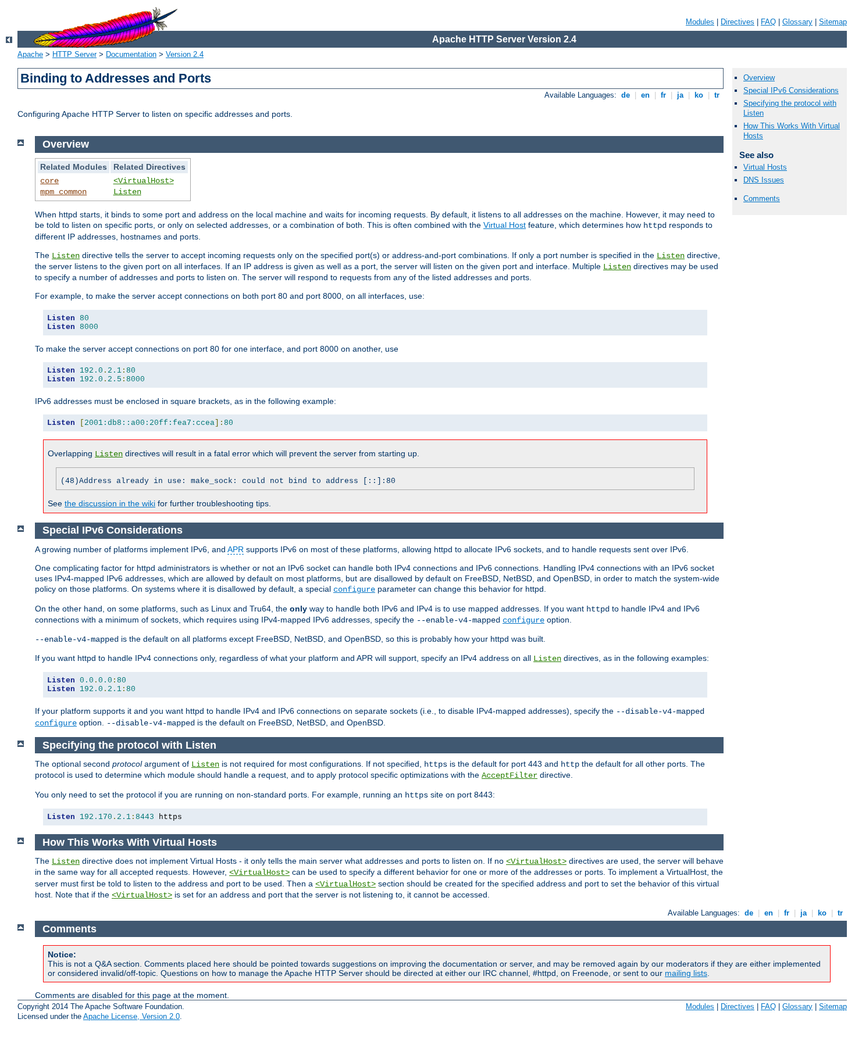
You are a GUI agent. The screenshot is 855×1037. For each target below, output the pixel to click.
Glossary (797, 21)
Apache (30, 54)
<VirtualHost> (143, 180)
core (49, 180)
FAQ (768, 21)
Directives (737, 21)
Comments (761, 198)
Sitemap (833, 21)
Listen (127, 191)
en (645, 95)
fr (663, 95)
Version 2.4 (185, 54)
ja (680, 95)
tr (717, 95)
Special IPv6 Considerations (791, 90)
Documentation (131, 54)
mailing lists (686, 973)
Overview (759, 77)
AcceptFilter (509, 775)
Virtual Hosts (765, 167)
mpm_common (63, 191)
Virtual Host (504, 225)
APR (235, 549)
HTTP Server (74, 54)
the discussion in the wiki (110, 503)
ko (699, 95)
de (625, 95)
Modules (700, 21)
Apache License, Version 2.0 (131, 1016)
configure (354, 589)
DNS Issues (763, 180)
